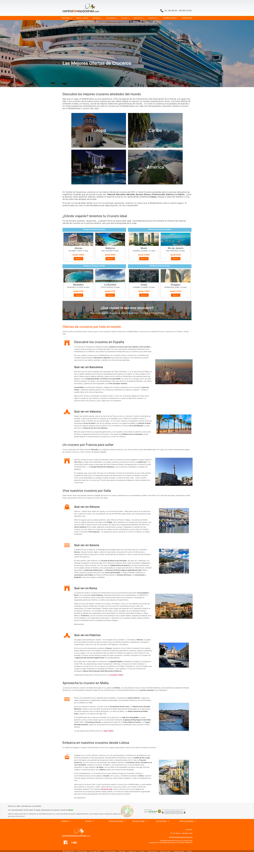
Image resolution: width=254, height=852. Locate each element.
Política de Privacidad (110, 851)
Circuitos (137, 18)
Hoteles (96, 18)
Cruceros (110, 18)
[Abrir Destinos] (70, 821)
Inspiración (187, 18)
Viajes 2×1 (152, 18)
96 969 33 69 (185, 10)
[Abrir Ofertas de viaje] (146, 821)
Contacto (142, 851)
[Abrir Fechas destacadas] (125, 821)
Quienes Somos (133, 851)
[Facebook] (66, 841)
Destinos (66, 18)
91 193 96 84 (171, 10)
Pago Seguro (122, 851)
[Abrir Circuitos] (94, 821)
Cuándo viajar (169, 18)
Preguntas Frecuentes (178, 851)
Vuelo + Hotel (82, 18)
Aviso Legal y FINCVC (95, 851)
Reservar (78, 258)
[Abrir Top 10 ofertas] (168, 821)
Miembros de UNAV (165, 851)
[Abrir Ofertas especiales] (195, 821)
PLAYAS (124, 18)
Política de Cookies (82, 851)
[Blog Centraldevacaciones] (75, 841)
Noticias (189, 851)
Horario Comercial (152, 851)
